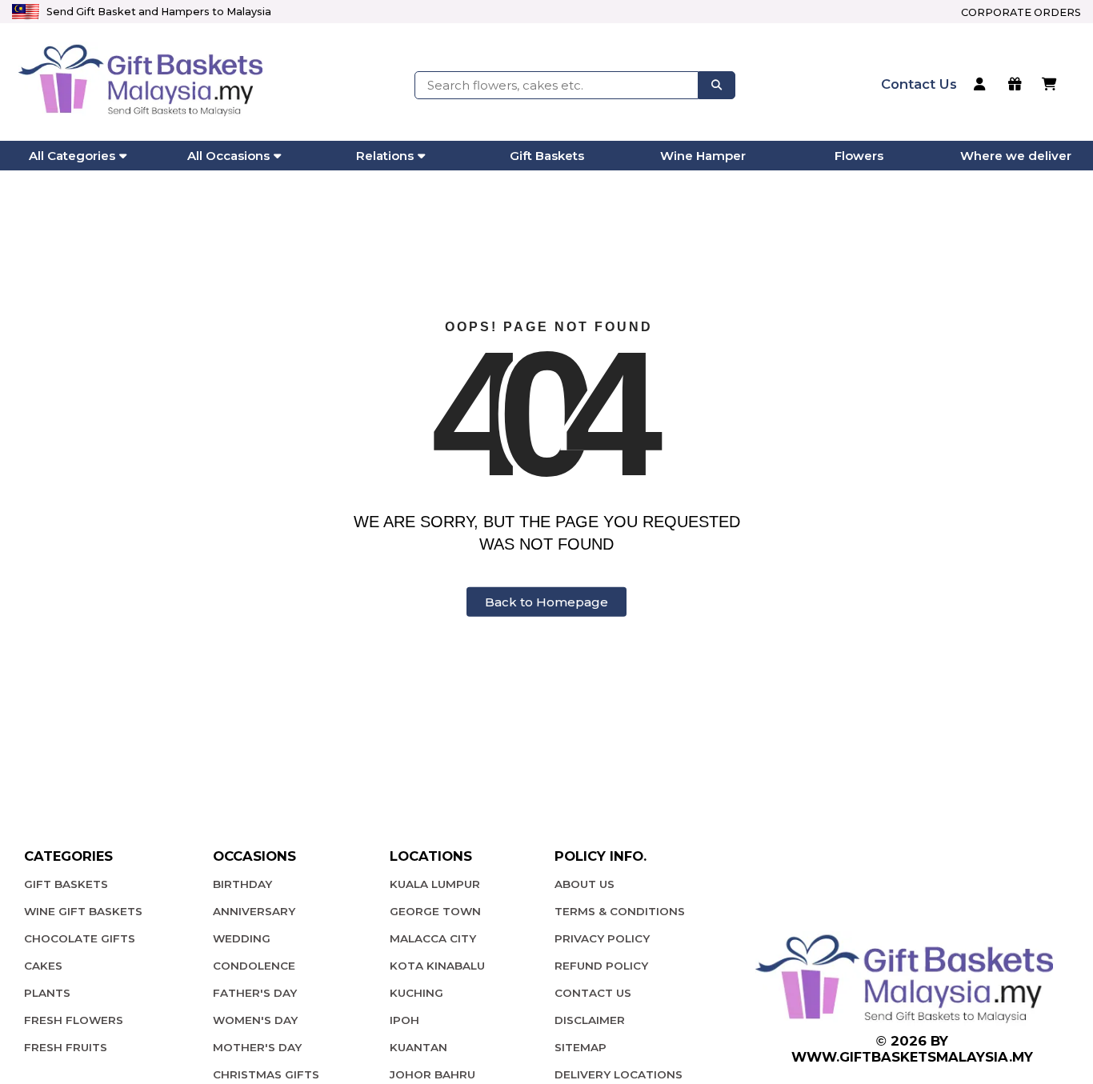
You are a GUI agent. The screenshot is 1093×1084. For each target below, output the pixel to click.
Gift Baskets (547, 155)
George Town (435, 911)
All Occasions (228, 155)
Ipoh (404, 1020)
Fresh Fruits (65, 1047)
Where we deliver (1015, 155)
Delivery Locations (619, 1074)
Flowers (859, 155)
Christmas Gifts (266, 1074)
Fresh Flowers (73, 1020)
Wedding (241, 938)
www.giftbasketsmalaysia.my (912, 1057)
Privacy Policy (602, 938)
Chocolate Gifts (79, 938)
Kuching (416, 992)
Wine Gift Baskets (83, 911)
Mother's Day (257, 1047)
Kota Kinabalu (437, 965)
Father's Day (255, 992)
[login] (982, 85)
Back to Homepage (546, 602)
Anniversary (254, 911)
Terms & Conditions (620, 911)
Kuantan (418, 1047)
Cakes (43, 965)
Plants (47, 992)
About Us (585, 884)
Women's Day (255, 1020)
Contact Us (593, 992)
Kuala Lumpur (435, 884)
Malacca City (433, 938)
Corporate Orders (1021, 12)
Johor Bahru (432, 1074)
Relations (385, 155)
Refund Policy (601, 965)
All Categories (72, 155)
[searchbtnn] (717, 84)
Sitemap (581, 1047)
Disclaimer (590, 1020)
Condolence (254, 965)
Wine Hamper (703, 155)
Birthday (242, 884)
